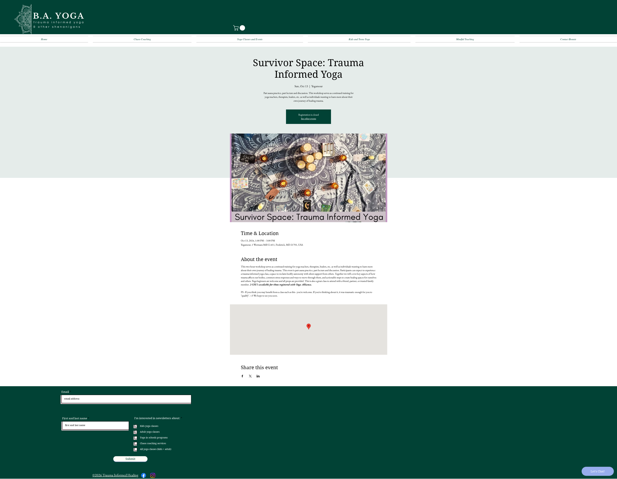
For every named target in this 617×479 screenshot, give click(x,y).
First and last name (74, 418)
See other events (308, 118)
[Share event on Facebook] (242, 376)
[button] (239, 27)
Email (65, 392)
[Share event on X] (250, 376)
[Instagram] (152, 475)
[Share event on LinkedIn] (258, 376)
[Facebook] (143, 475)
